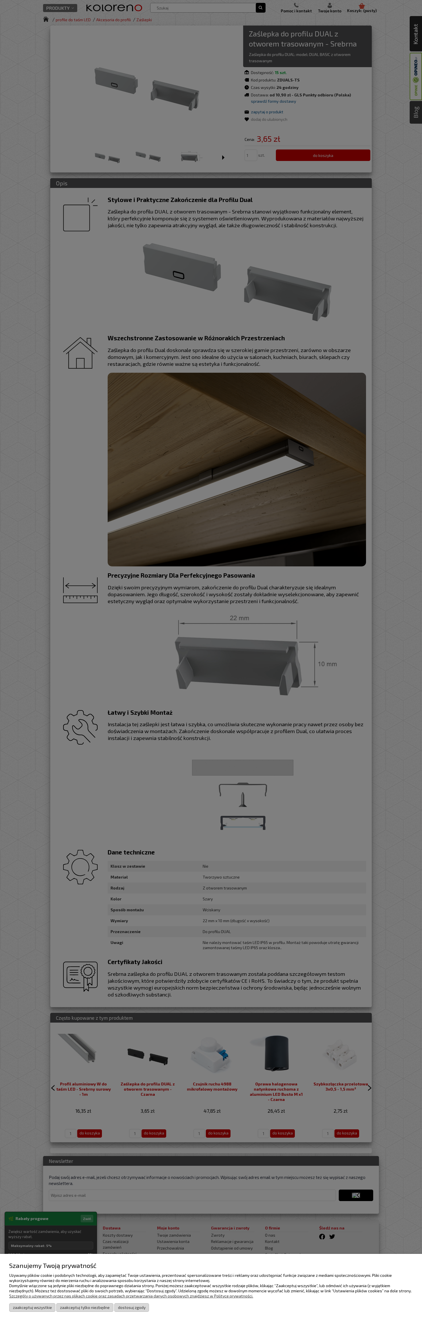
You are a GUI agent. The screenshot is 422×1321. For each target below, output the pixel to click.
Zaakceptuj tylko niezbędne (85, 1307)
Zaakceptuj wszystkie (32, 1307)
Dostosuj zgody (132, 1307)
